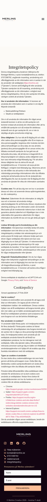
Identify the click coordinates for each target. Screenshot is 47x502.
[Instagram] (5, 443)
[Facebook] (18, 443)
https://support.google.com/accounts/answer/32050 (26, 389)
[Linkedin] (11, 443)
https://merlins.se (31, 83)
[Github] (24, 443)
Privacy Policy (14, 280)
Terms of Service (30, 280)
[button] (43, 19)
